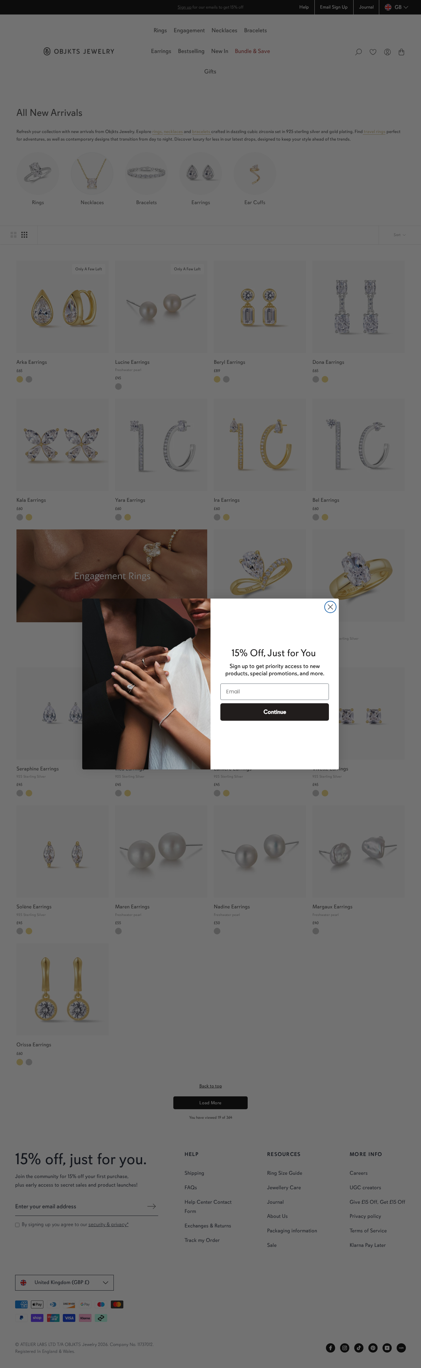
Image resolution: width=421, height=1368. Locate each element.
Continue (274, 711)
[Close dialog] (330, 607)
